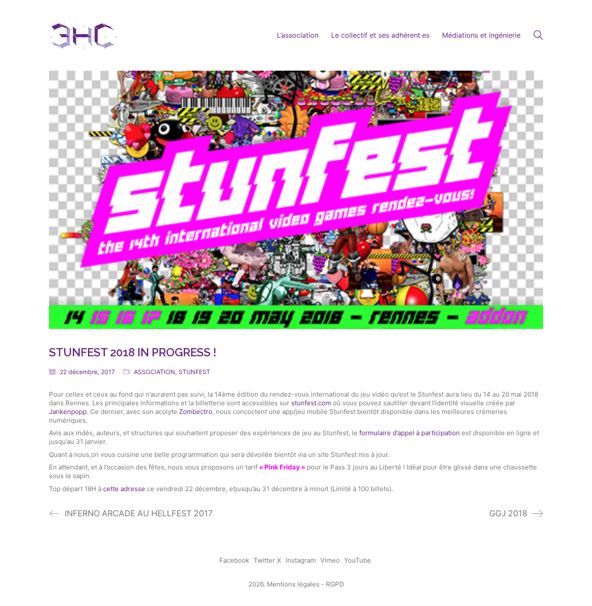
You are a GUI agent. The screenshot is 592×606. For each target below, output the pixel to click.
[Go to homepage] (83, 35)
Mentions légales (293, 584)
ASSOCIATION (154, 371)
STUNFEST (194, 371)
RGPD (335, 584)
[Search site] (538, 36)
